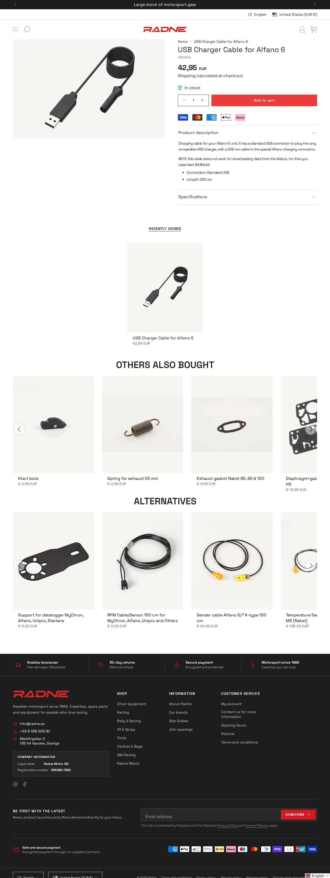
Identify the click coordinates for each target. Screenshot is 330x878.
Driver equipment (131, 703)
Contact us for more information (238, 714)
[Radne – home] (41, 694)
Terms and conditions (239, 742)
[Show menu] (15, 29)
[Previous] (15, 4)
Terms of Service (256, 825)
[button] (317, 875)
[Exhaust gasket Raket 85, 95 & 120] (232, 424)
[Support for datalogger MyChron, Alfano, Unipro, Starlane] (53, 560)
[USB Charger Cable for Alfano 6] (165, 288)
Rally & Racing (129, 720)
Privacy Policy (228, 825)
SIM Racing (126, 754)
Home (183, 41)
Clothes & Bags (130, 746)
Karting (123, 712)
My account (231, 703)
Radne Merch (128, 763)
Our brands (178, 712)
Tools (121, 737)
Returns (227, 733)
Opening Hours (233, 725)
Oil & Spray (126, 729)
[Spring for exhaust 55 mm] (142, 424)
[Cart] (314, 29)
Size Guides (178, 720)
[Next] (314, 4)
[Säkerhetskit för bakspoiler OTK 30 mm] (53, 424)
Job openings (181, 729)
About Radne (180, 703)
